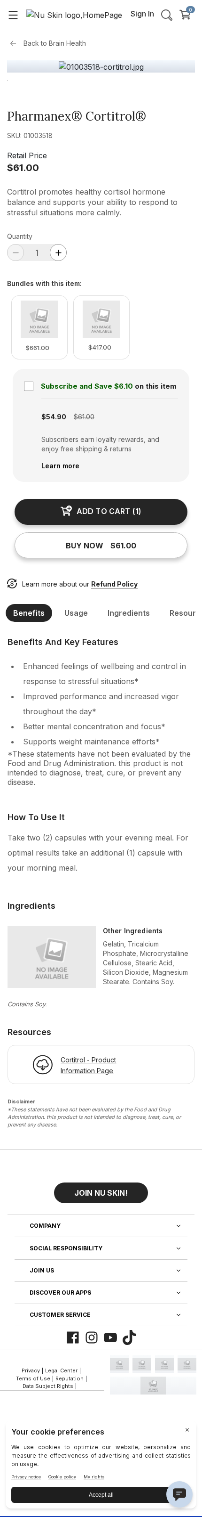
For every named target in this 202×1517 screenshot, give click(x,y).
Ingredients (129, 613)
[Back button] (15, 43)
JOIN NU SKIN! (101, 1193)
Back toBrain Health (54, 43)
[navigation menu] (13, 14)
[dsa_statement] (153, 1386)
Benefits (29, 613)
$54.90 (53, 417)
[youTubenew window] (110, 1337)
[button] (101, 1189)
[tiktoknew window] (129, 1337)
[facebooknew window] (72, 1337)
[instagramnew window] (91, 1337)
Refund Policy (114, 584)
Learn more (60, 466)
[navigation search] (166, 14)
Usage (76, 613)
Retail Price (27, 155)
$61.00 (23, 167)
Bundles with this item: (44, 283)
